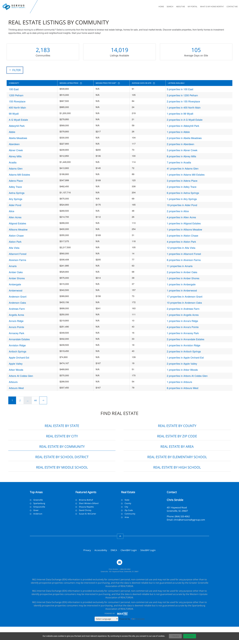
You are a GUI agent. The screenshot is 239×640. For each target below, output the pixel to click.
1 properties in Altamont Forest (184, 254)
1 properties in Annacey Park (183, 333)
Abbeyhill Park (17, 126)
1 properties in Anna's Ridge (182, 321)
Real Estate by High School (177, 467)
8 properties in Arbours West (182, 388)
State (127, 500)
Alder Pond (15, 205)
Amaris (13, 266)
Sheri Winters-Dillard (88, 503)
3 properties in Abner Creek (182, 150)
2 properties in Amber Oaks (182, 272)
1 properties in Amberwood (182, 290)
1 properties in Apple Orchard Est (185, 357)
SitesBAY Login (148, 550)
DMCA (114, 550)
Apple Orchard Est (19, 357)
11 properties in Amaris (180, 266)
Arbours (13, 382)
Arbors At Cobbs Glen (21, 376)
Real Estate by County (177, 425)
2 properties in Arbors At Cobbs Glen (187, 376)
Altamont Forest (17, 254)
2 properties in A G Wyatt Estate (184, 119)
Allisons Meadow (18, 229)
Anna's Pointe (16, 327)
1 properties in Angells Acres (183, 315)
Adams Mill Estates (19, 174)
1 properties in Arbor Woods (182, 369)
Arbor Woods (16, 369)
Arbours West (16, 388)
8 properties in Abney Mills (181, 156)
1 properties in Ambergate (181, 284)
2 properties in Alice (178, 211)
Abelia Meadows (18, 138)
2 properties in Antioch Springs (184, 351)
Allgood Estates (17, 223)
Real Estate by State (62, 425)
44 (35, 400)
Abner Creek (16, 150)
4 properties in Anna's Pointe (183, 327)
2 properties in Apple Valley (182, 363)
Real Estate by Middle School (62, 467)
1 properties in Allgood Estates (184, 223)
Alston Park (15, 241)
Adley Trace (15, 186)
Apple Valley (16, 363)
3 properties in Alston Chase (182, 235)
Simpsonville (39, 506)
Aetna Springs (16, 193)
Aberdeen (14, 144)
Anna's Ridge (16, 321)
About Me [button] (180, 6)
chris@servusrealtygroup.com (189, 519)
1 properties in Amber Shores (183, 278)
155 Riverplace (17, 101)
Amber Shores (17, 278)
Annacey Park (16, 333)
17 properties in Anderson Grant (184, 296)
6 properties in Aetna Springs (183, 193)
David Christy (85, 510)
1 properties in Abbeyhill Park (183, 126)
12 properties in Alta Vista (181, 247)
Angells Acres (16, 315)
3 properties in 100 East (180, 89)
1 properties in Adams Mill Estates (186, 174)
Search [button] (170, 6)
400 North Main (17, 107)
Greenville (38, 500)
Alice (11, 211)
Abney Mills (15, 156)
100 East (14, 89)
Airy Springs (15, 199)
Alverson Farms (17, 260)
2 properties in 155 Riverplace (183, 101)
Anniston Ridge (17, 345)
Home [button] (161, 6)
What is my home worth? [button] (212, 6)
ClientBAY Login (129, 550)
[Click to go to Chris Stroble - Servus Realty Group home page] (15, 6)
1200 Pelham (16, 95)
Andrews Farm (17, 308)
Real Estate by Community (62, 446)
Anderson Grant (17, 296)
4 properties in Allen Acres (181, 217)
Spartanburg (39, 503)
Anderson (37, 513)
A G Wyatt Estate (18, 119)
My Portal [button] (192, 6)
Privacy (87, 550)
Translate (140, 619)
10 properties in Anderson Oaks (184, 302)
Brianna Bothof (86, 500)
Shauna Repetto (86, 506)
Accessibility (100, 550)
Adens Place (16, 180)
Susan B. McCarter (87, 513)
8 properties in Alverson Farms (184, 260)
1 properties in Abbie (178, 132)
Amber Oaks (16, 272)
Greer (36, 510)
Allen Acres (15, 217)
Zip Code (129, 510)
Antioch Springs (17, 351)
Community (130, 513)
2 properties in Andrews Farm (183, 308)
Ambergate (15, 284)
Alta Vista (14, 247)
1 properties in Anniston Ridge (183, 345)
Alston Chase (16, 235)
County (128, 503)
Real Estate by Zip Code (177, 436)
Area (127, 517)
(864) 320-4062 (182, 516)
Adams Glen (16, 168)
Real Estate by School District (62, 457)
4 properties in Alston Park (181, 241)
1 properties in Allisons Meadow (184, 229)
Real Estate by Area (177, 446)
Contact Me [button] (232, 6)
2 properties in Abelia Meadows (184, 138)
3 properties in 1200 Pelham (182, 95)
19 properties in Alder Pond (182, 205)
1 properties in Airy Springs (182, 199)
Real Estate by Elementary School (177, 457)
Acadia (12, 162)
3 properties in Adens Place (182, 180)
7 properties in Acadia (179, 162)
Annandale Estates (19, 339)
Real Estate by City (62, 436)
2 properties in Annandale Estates (185, 339)
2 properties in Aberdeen (180, 144)
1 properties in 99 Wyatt (180, 113)
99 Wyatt (14, 113)
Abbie (12, 132)
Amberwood (15, 290)
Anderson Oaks (17, 302)
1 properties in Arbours (179, 382)
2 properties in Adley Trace (181, 186)
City (126, 506)
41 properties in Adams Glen (182, 168)
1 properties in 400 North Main (184, 107)
